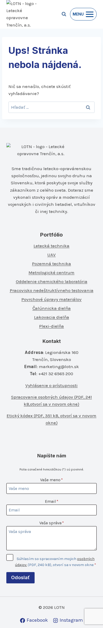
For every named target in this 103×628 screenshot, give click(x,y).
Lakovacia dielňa (51, 317)
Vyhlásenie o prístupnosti (51, 385)
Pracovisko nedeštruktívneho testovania (51, 290)
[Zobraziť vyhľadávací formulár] (64, 14)
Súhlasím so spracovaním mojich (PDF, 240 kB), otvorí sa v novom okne (55, 562)
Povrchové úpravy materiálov (51, 299)
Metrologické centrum (51, 272)
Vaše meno (51, 479)
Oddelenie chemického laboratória (51, 281)
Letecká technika (51, 245)
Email (51, 501)
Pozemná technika (51, 263)
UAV (51, 254)
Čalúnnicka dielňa (51, 308)
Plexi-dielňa (51, 326)
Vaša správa (51, 522)
